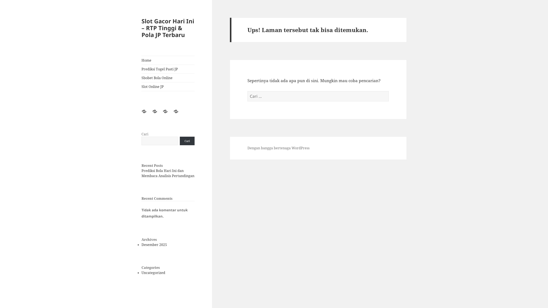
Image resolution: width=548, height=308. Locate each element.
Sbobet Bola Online (157, 78)
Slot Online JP (152, 86)
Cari (144, 134)
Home (146, 60)
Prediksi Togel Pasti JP (159, 69)
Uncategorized (153, 272)
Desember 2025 (154, 244)
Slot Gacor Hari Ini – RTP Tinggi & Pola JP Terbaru (167, 28)
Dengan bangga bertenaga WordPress (278, 148)
